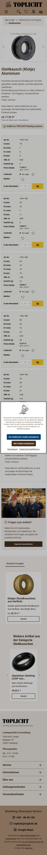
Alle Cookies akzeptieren (23, 443)
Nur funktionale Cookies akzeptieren (24, 437)
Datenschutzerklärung (29, 449)
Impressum (12, 449)
